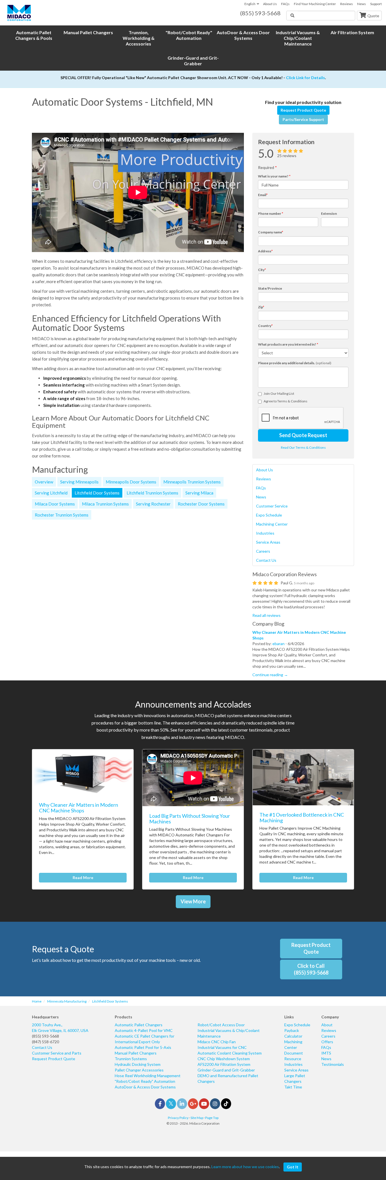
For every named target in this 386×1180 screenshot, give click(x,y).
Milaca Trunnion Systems (105, 503)
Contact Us (266, 560)
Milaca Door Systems (55, 503)
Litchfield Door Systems (97, 492)
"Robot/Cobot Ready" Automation (145, 1081)
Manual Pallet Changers (136, 1053)
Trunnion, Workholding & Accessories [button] (139, 38)
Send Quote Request (303, 435)
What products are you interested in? (288, 344)
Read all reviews (266, 615)
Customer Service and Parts (56, 1053)
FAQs (285, 4)
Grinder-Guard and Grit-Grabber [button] (193, 60)
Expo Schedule (269, 515)
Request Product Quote (303, 110)
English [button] (249, 4)
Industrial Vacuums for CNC (222, 1047)
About (327, 1024)
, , (60, 1027)
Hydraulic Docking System (138, 1064)
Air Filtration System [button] (352, 32)
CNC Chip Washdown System (224, 1058)
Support (376, 4)
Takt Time (293, 1086)
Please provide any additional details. (294, 363)
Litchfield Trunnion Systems (152, 492)
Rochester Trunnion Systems (61, 514)
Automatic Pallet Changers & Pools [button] (33, 35)
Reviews (346, 4)
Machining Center (272, 524)
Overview (44, 481)
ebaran (278, 643)
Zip (261, 307)
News (361, 4)
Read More (83, 877)
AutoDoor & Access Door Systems (145, 1086)
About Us (270, 4)
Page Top (211, 1118)
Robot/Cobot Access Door (221, 1024)
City (262, 270)
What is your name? (274, 176)
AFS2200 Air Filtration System (224, 1064)
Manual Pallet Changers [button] (88, 32)
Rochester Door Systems (201, 503)
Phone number (270, 213)
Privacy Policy (178, 1118)
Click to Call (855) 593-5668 (311, 969)
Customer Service (272, 506)
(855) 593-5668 (45, 1036)
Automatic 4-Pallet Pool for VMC (144, 1030)
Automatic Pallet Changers (138, 1024)
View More (193, 901)
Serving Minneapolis (79, 481)
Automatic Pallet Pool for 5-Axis (143, 1047)
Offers (327, 1041)
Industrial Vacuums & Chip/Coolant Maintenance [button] (298, 38)
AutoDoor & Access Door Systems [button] (243, 35)
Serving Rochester (153, 503)
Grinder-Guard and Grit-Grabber (226, 1070)
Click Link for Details (305, 77)
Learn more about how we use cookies (245, 1166)
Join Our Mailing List (279, 393)
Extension (329, 213)
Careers (263, 551)
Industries (265, 533)
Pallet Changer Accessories (139, 1070)
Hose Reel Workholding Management (148, 1075)
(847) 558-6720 (45, 1041)
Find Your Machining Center (315, 4)
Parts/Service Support (303, 119)
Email (263, 195)
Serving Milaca (199, 492)
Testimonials (332, 1064)
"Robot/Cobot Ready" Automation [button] (189, 35)
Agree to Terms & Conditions (285, 401)
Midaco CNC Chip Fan (217, 1041)
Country (265, 326)
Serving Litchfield (51, 492)
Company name (270, 232)
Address (265, 251)
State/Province (270, 288)
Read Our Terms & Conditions (303, 447)
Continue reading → (270, 674)
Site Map (196, 1118)
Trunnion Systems (131, 1058)
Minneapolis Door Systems (131, 481)
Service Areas (268, 542)
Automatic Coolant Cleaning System (230, 1053)
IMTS (326, 1053)
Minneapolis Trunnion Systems (192, 481)
